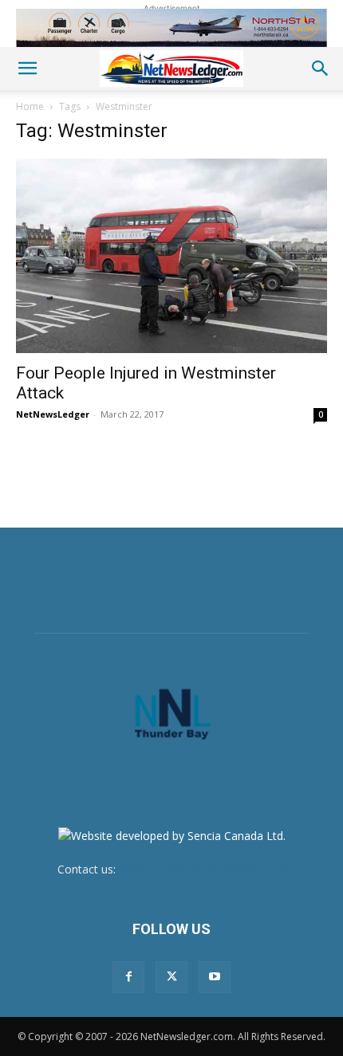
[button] (27, 68)
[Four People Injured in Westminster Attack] (171, 256)
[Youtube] (215, 977)
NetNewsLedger (52, 414)
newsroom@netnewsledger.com (202, 869)
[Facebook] (128, 977)
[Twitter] (171, 977)
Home (30, 106)
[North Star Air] (171, 28)
